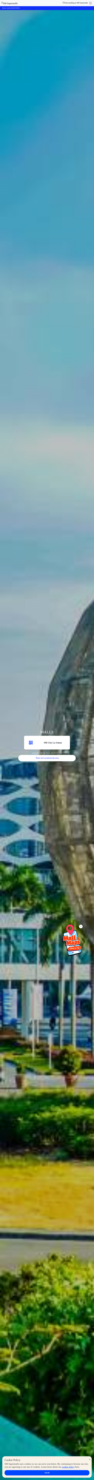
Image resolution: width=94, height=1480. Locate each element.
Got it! (47, 1473)
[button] (75, 3)
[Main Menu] (90, 3)
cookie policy (68, 1467)
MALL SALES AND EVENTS (11, 8)
